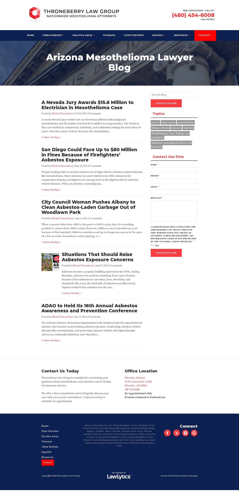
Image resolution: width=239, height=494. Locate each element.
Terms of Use (167, 476)
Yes (156, 245)
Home (30, 35)
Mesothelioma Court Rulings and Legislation (170, 135)
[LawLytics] (119, 476)
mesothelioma (186, 122)
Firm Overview (52, 35)
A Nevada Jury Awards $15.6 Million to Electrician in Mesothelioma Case (87, 105)
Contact (204, 35)
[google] (195, 433)
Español (157, 35)
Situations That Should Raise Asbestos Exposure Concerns (97, 257)
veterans (176, 128)
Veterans (109, 35)
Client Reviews (134, 35)
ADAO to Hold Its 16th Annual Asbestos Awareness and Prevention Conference (89, 308)
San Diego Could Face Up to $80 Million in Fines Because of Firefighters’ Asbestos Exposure (89, 155)
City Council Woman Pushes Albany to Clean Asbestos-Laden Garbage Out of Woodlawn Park (88, 207)
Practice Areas (82, 35)
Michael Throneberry (62, 113)
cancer (155, 122)
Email (155, 187)
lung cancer (168, 122)
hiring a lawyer (160, 128)
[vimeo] (186, 433)
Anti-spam (193, 476)
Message (157, 198)
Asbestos (188, 128)
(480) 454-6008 (193, 15)
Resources (181, 35)
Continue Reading (50, 137)
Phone (155, 176)
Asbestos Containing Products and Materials (171, 144)
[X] (176, 433)
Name (154, 165)
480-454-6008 (132, 389)
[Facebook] (167, 433)
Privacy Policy (180, 476)
